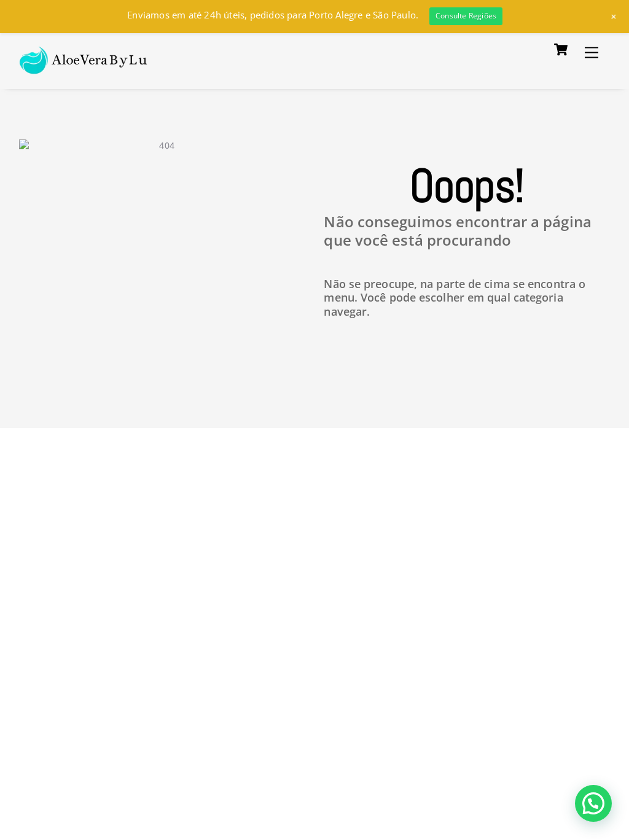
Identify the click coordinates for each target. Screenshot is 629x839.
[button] (593, 803)
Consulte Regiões (466, 15)
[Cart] (561, 49)
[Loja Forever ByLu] (84, 67)
